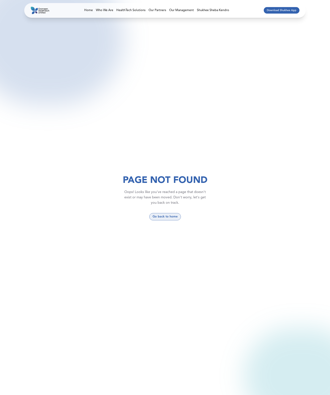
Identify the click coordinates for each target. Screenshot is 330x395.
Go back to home (165, 216)
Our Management (181, 10)
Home (88, 10)
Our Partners (157, 10)
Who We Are (104, 10)
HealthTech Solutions (131, 10)
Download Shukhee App (281, 10)
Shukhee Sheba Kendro (213, 10)
